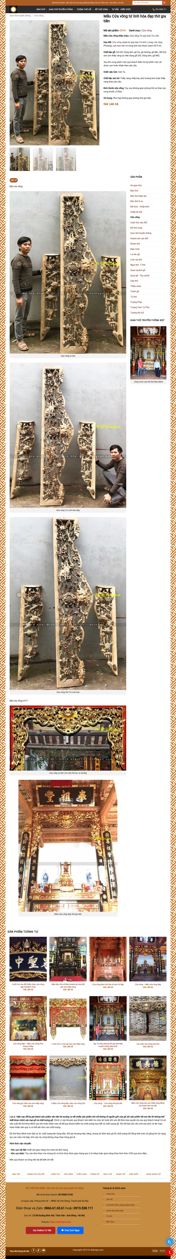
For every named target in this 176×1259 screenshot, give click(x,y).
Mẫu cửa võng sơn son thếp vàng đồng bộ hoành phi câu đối (147, 1104)
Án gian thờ (135, 185)
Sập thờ (134, 281)
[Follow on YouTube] (43, 1250)
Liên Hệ (109, 1199)
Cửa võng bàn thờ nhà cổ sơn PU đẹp (108, 984)
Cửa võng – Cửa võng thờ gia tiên (108, 1103)
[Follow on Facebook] (33, 1250)
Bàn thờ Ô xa (136, 201)
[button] (13, 142)
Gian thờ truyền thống (61, 9)
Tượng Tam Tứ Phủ (139, 307)
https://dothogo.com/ (60, 1222)
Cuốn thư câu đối (138, 222)
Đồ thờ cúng (101, 9)
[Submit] (164, 3)
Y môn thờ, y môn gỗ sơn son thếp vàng (68, 1044)
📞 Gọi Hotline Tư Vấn (40, 1230)
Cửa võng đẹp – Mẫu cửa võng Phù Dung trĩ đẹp (28, 1045)
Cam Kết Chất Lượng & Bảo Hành (120, 1205)
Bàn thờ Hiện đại (138, 196)
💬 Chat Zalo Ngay (70, 1230)
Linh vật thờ (136, 259)
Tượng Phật (136, 302)
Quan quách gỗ (137, 270)
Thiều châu (135, 286)
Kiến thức (126, 9)
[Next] (94, 82)
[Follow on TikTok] (38, 1250)
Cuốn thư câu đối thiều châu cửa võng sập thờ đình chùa (28, 985)
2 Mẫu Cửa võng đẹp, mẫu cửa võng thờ (68, 1103)
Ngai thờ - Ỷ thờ (137, 265)
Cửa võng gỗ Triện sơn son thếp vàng (28, 1103)
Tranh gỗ (134, 291)
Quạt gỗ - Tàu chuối (139, 275)
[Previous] (14, 82)
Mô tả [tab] (13, 180)
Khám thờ (135, 243)
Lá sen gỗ (135, 254)
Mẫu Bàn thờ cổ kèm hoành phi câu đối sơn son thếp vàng (68, 985)
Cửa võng (38, 15)
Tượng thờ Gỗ (84, 9)
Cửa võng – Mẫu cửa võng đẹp (148, 984)
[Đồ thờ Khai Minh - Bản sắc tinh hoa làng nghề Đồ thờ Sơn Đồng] (21, 9)
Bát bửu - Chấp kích (139, 206)
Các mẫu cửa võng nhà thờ (147, 1044)
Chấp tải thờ (136, 212)
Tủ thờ (133, 296)
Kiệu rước (135, 249)
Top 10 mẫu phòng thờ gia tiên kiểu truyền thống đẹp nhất (108, 1045)
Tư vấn (115, 9)
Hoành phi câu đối (139, 238)
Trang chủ (110, 1194)
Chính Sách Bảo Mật (114, 1211)
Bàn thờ (41, 9)
